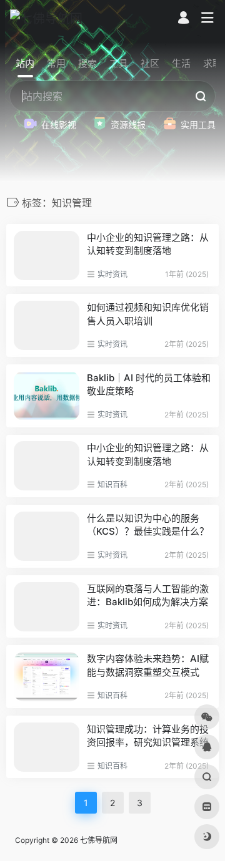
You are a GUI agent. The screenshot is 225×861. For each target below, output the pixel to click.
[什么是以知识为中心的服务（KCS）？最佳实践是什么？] (46, 536)
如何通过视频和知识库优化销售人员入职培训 (148, 313)
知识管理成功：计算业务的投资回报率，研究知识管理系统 (148, 735)
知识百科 (113, 484)
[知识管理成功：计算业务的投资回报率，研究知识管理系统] (46, 747)
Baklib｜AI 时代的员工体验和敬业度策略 (149, 384)
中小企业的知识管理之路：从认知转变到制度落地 (148, 243)
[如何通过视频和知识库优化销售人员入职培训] (46, 325)
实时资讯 (113, 274)
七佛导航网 (99, 840)
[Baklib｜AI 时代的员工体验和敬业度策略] (46, 396)
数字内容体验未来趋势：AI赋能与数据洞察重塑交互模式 (148, 665)
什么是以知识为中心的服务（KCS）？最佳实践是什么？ (148, 524)
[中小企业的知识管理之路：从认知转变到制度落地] (46, 255)
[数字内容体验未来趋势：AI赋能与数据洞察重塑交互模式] (46, 676)
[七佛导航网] (46, 18)
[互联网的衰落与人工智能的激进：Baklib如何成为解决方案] (46, 606)
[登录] (183, 19)
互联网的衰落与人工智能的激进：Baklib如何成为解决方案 (148, 595)
